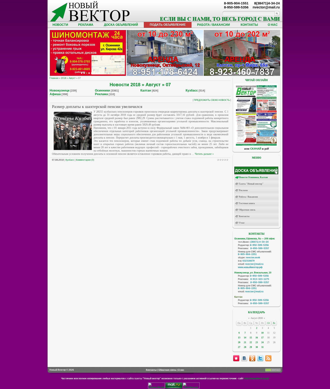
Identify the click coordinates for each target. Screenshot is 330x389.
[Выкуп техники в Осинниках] (177, 73)
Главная (53, 78)
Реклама (101, 94)
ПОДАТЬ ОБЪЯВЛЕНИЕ (168, 24)
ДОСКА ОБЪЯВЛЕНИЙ (121, 24)
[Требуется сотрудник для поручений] (239, 73)
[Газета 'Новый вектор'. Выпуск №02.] (256, 146)
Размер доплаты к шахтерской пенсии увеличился (97, 106)
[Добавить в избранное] (236, 358)
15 (251, 337)
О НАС (273, 24)
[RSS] (268, 358)
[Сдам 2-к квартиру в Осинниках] (254, 73)
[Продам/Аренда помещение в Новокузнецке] (157, 73)
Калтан (145, 90)
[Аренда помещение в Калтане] (89, 73)
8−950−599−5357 (259, 248)
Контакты (151, 370)
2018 (63, 78)
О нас (181, 370)
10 (262, 332)
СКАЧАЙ (255, 148)
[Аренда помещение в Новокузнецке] (86, 73)
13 (239, 337)
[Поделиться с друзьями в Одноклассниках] (252, 358)
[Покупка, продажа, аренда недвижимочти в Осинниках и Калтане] (249, 73)
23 (257, 342)
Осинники (102, 90)
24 (262, 342)
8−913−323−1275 (259, 279)
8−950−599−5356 (259, 245)
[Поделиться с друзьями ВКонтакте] (244, 358)
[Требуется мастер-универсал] (244, 73)
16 (257, 337)
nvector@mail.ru (254, 264)
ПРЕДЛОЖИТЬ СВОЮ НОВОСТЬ (212, 100)
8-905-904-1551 (236, 3)
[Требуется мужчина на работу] (242, 73)
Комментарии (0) (85, 160)
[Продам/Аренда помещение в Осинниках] (167, 73)
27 (239, 347)
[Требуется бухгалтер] (237, 73)
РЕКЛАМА (85, 24)
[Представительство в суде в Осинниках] (175, 73)
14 (245, 337)
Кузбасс (192, 90)
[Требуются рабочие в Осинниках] (252, 73)
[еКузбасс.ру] (191, 387)
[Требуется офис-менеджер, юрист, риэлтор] (247, 73)
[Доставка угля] (94, 73)
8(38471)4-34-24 (267, 3)
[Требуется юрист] (234, 73)
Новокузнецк (60, 90)
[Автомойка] (81, 73)
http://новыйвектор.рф (256, 378)
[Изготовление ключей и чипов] (96, 73)
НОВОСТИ (60, 24)
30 (257, 347)
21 (245, 342)
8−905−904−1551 (247, 254)
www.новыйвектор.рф (250, 267)
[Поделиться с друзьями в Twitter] (260, 358)
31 (262, 347)
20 (239, 342)
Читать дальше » (204, 153)
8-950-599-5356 (236, 7)
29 (251, 347)
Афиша (55, 94)
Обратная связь (167, 370)
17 (262, 337)
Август (72, 78)
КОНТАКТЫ (249, 24)
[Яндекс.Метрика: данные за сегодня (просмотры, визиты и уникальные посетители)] (156, 385)
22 (251, 342)
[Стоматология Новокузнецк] (99, 73)
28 (245, 347)
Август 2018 (257, 318)
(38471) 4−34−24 (259, 242)
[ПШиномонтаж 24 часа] (84, 73)
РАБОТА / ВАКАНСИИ (213, 24)
